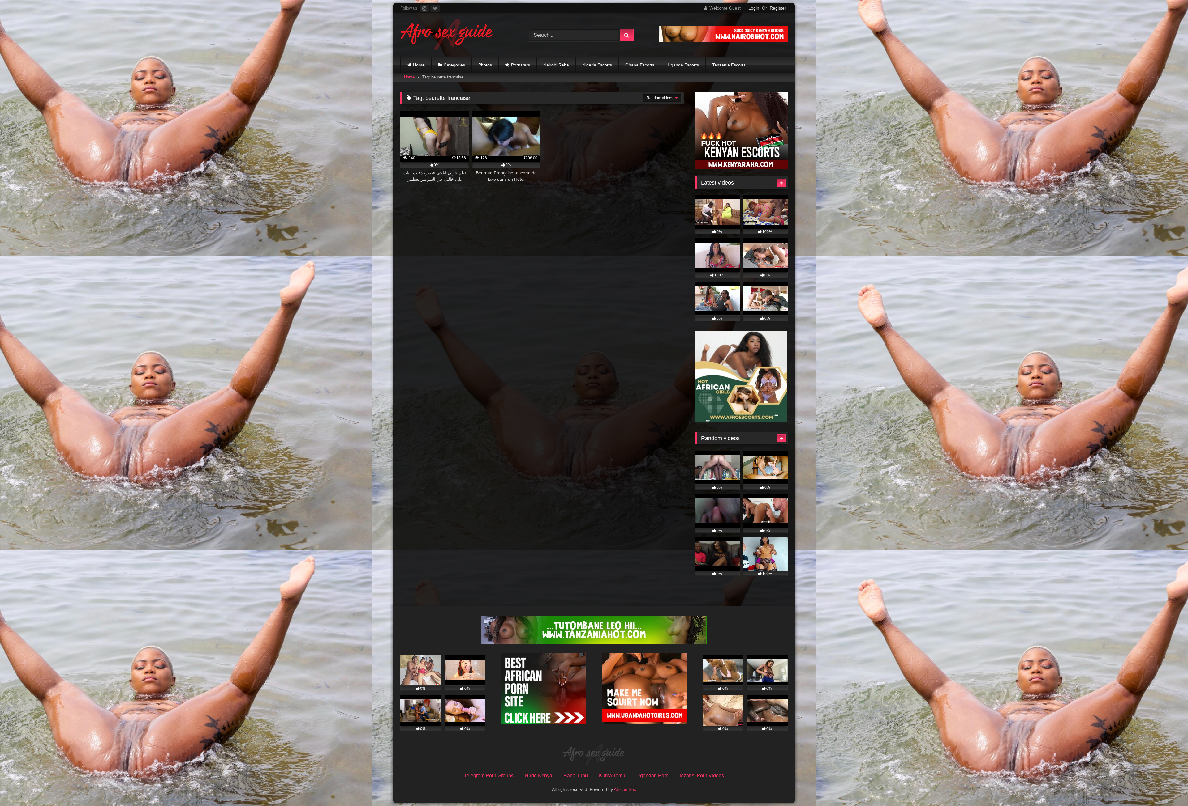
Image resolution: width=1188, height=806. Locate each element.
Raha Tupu (575, 775)
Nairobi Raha (556, 64)
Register (778, 8)
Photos (485, 64)
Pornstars (520, 64)
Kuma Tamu (612, 775)
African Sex (625, 789)
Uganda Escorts (683, 64)
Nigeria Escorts (597, 64)
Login (753, 8)
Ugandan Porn (652, 775)
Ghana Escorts (639, 64)
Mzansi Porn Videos (702, 775)
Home (419, 64)
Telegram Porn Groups (489, 775)
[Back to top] (1169, 788)
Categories (454, 64)
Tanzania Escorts (729, 64)
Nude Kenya (538, 775)
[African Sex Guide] (446, 35)
